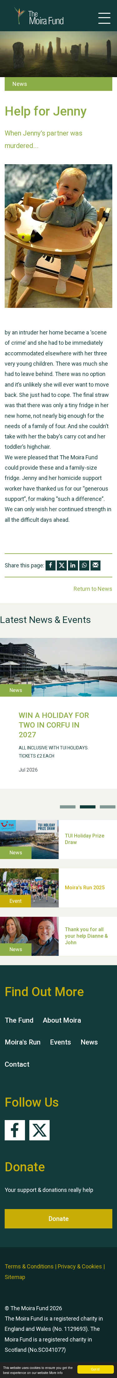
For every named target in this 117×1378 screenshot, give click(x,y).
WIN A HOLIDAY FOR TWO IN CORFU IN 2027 (54, 725)
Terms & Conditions (29, 1266)
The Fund (19, 1020)
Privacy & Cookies (80, 1266)
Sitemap (15, 1277)
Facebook (15, 1130)
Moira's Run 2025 (85, 888)
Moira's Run (23, 1042)
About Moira (62, 1020)
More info (56, 1372)
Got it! (95, 1369)
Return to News (93, 588)
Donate (59, 1218)
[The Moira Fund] (29, 15)
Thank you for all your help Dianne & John (86, 936)
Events (60, 1042)
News (89, 1042)
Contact (17, 1064)
